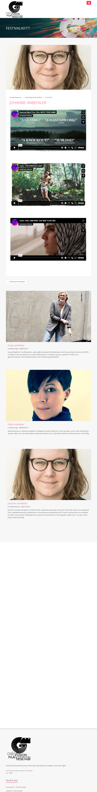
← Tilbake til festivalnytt (16, 282)
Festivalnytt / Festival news (16, 787)
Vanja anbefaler (16, 345)
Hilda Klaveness (16, 97)
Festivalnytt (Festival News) (33, 97)
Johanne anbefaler (27, 102)
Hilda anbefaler (16, 424)
